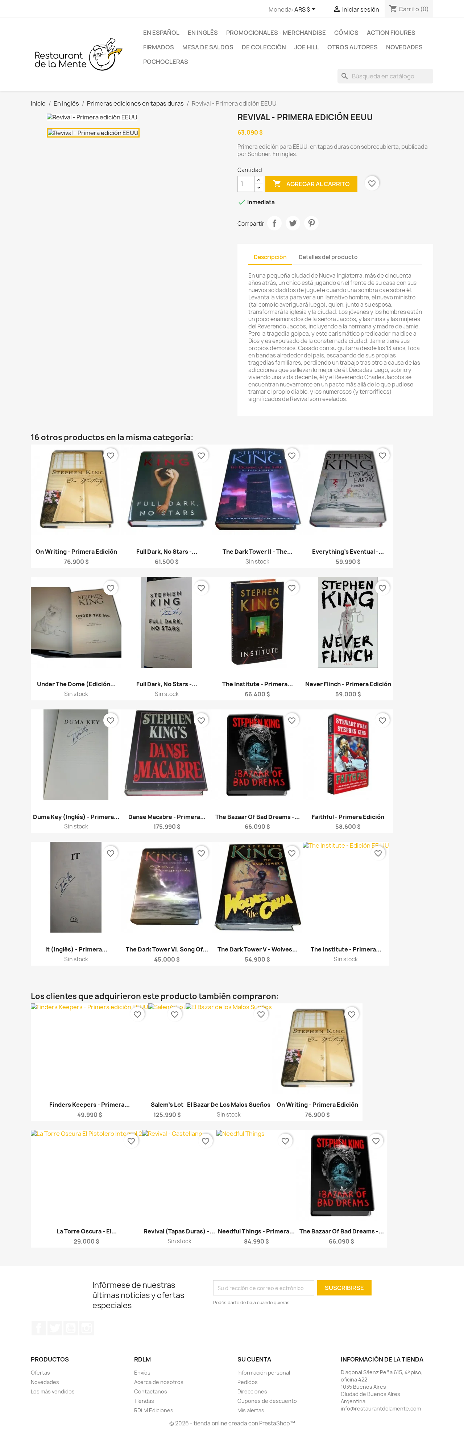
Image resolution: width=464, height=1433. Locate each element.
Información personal (263, 1372)
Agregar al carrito (311, 183)
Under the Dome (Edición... (76, 684)
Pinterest (311, 223)
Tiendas (144, 1400)
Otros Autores (352, 47)
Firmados (158, 47)
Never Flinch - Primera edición (348, 684)
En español (161, 33)
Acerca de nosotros (158, 1382)
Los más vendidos (53, 1391)
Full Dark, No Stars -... (166, 552)
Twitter (54, 1328)
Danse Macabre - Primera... (167, 817)
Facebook (39, 1328)
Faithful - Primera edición (348, 817)
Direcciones (252, 1391)
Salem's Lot (167, 1105)
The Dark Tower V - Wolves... (258, 949)
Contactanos (150, 1391)
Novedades (404, 47)
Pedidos (247, 1382)
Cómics (346, 33)
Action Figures (391, 33)
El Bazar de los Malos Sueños (228, 1105)
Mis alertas (250, 1410)
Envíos (142, 1372)
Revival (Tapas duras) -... (179, 1231)
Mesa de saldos (207, 47)
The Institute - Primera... (257, 684)
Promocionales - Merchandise (276, 33)
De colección (264, 47)
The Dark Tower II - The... (258, 552)
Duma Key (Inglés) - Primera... (76, 817)
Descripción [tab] (270, 257)
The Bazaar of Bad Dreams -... (257, 817)
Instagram (86, 1328)
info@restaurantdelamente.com (381, 1408)
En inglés (203, 33)
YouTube (70, 1328)
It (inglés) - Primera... (76, 949)
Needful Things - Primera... (256, 1231)
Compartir (274, 223)
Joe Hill (306, 47)
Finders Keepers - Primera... (89, 1105)
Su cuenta (254, 1359)
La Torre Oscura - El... (87, 1231)
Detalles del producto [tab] (328, 257)
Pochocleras (165, 62)
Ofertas (40, 1372)
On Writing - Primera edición (76, 552)
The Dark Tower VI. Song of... (167, 949)
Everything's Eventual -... (348, 552)
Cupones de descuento (267, 1400)
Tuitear (293, 223)
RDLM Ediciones (153, 1410)
